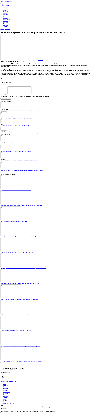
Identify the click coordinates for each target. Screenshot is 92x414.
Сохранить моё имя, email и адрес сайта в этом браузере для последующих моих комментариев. (25, 96)
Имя (1, 84)
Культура (5, 26)
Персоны (5, 400)
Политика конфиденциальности (8, 381)
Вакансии (5, 11)
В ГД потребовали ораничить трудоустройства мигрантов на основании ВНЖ (20, 283)
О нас (4, 10)
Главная (5, 16)
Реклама (5, 13)
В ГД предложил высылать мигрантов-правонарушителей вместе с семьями (19, 315)
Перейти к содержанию (6, 1)
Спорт (4, 23)
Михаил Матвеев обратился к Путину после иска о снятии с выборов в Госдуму (20, 133)
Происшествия (6, 19)
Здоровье (5, 25)
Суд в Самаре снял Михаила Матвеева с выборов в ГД (14, 221)
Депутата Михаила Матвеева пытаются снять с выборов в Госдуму (17, 118)
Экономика (5, 21)
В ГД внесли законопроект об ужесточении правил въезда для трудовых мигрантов (21, 205)
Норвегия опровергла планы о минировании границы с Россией (16, 330)
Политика (5, 22)
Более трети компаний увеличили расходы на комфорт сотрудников (17, 143)
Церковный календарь (8, 403)
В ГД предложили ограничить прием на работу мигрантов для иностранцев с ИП (20, 346)
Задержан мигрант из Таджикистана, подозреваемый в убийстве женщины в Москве (22, 110)
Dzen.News (5, 14)
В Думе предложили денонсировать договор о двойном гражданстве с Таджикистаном (22, 361)
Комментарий (4, 94)
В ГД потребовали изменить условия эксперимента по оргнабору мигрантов (19, 299)
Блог (4, 402)
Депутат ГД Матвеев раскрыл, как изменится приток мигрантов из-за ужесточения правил (23, 268)
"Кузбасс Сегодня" (5, 5)
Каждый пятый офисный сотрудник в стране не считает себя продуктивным (19, 160)
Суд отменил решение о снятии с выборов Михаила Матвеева (16, 125)
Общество (5, 18)
